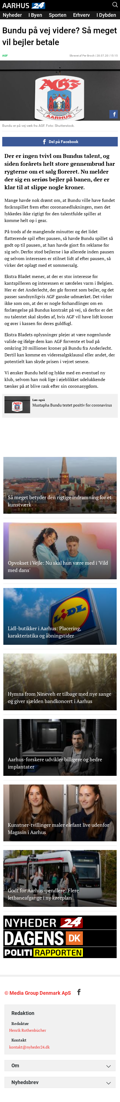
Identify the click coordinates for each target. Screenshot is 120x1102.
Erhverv (81, 15)
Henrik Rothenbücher (27, 1030)
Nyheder (12, 15)
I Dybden (106, 15)
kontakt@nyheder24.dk (29, 1047)
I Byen (35, 15)
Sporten (57, 15)
